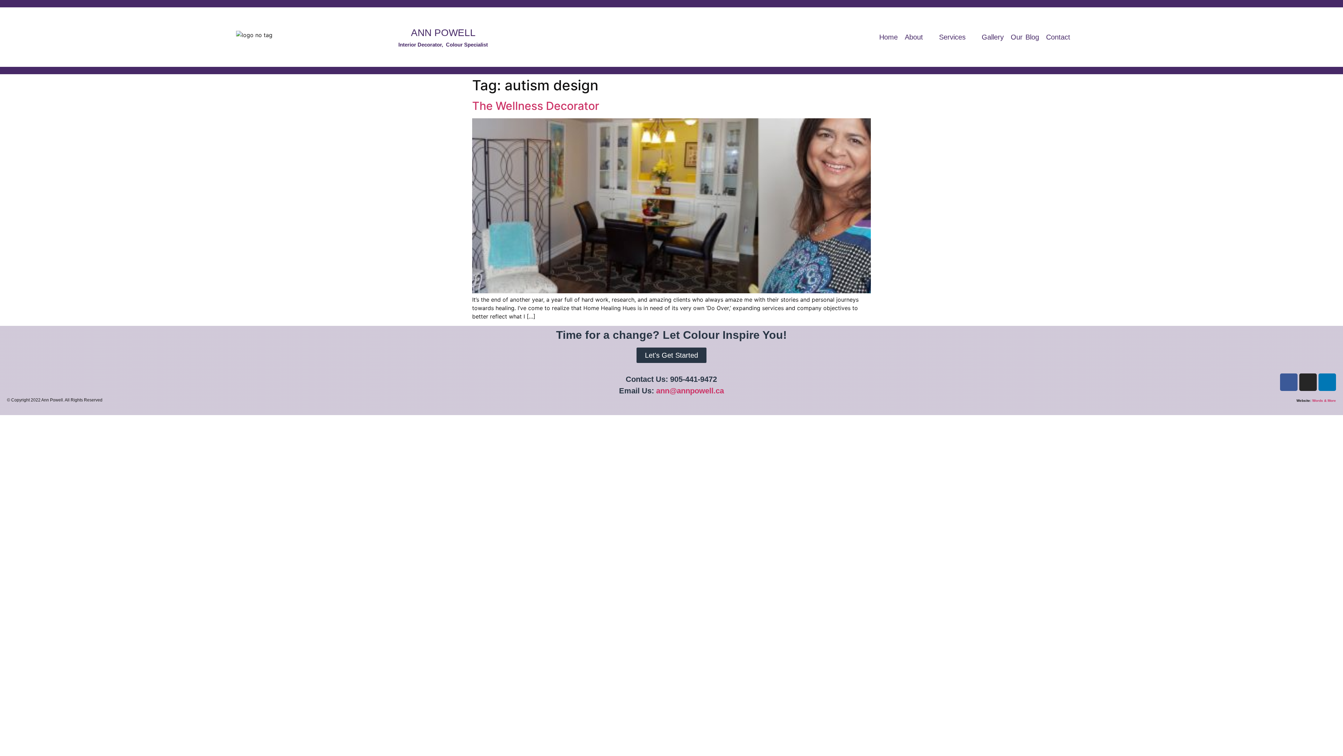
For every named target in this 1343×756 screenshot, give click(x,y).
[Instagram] (1308, 382)
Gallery (993, 37)
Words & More (1324, 400)
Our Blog (1025, 37)
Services (952, 37)
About (914, 37)
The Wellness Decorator (535, 106)
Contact (1058, 37)
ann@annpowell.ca (690, 390)
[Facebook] (1289, 382)
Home (888, 37)
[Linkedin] (1327, 382)
